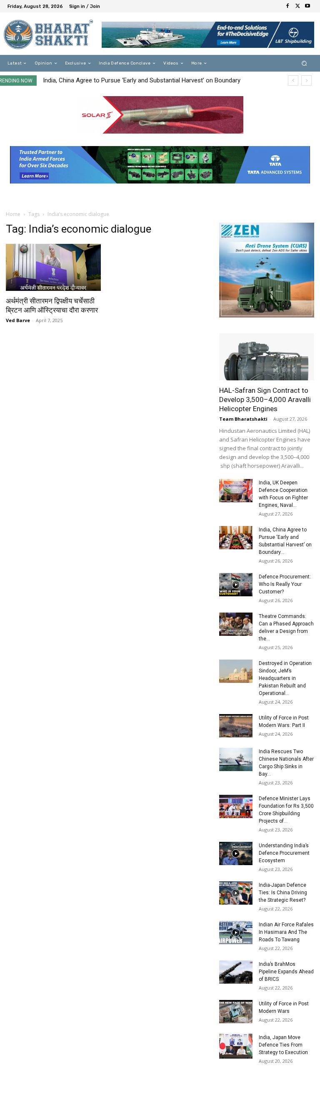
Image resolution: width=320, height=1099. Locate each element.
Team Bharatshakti (243, 419)
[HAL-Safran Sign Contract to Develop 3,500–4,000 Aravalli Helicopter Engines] (266, 356)
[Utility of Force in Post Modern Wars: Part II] (235, 725)
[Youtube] (307, 6)
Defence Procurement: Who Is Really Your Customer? (285, 584)
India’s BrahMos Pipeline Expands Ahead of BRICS (286, 971)
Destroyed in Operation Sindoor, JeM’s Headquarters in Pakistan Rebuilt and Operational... (285, 678)
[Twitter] (297, 6)
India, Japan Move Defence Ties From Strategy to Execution (283, 1044)
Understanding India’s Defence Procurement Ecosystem (284, 853)
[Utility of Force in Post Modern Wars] (235, 1011)
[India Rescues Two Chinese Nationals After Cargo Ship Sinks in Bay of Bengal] (235, 759)
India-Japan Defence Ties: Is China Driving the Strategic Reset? (283, 892)
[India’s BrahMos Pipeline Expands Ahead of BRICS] (235, 972)
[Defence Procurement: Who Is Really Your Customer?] (235, 584)
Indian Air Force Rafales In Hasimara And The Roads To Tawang (286, 932)
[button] (304, 63)
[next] (306, 80)
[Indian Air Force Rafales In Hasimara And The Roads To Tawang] (235, 932)
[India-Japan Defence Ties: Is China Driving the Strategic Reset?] (235, 893)
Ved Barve (18, 320)
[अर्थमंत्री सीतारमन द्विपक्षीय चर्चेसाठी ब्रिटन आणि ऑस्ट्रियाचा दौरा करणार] (53, 267)
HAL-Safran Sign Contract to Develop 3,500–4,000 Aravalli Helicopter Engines (265, 399)
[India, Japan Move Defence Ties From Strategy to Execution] (235, 1046)
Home (13, 214)
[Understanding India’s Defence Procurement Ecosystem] (235, 853)
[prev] (293, 80)
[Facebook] (287, 6)
